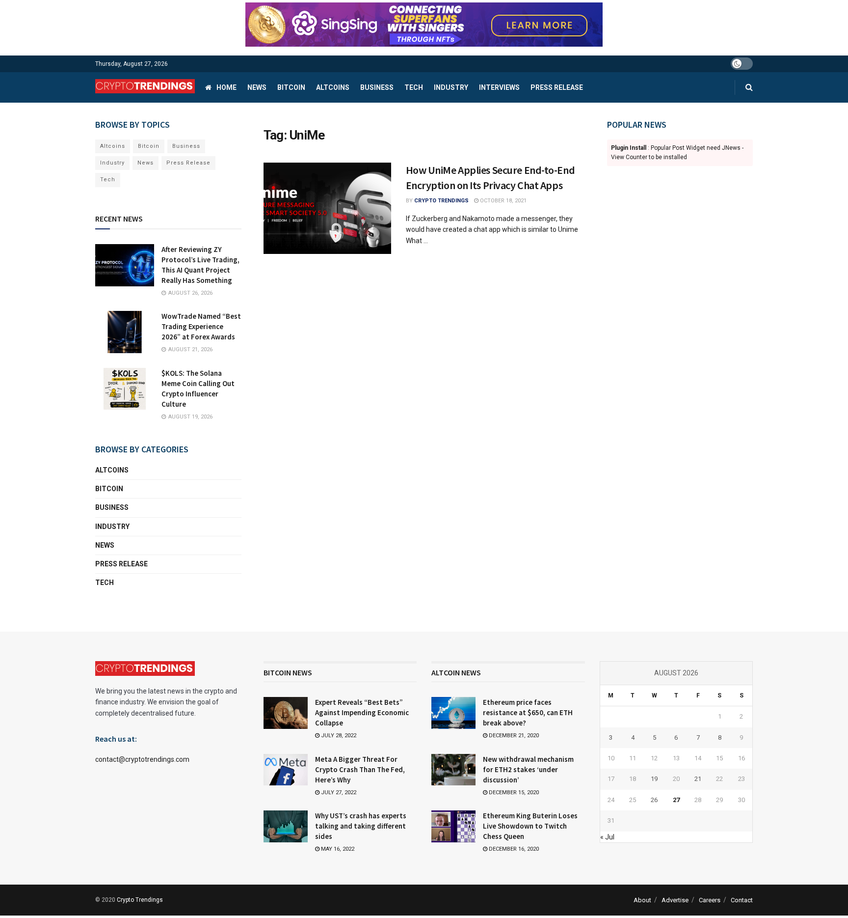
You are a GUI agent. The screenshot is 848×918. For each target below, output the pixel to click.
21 (697, 778)
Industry (451, 87)
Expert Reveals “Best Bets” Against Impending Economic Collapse (362, 712)
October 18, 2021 (502, 200)
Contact (742, 900)
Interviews (499, 87)
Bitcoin (291, 87)
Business (377, 87)
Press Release (556, 87)
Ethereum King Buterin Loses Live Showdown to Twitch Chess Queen (530, 826)
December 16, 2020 (513, 849)
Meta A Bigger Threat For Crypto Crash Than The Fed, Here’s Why (360, 769)
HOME (226, 87)
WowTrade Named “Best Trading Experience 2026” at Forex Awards (201, 326)
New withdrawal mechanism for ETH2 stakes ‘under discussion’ (528, 769)
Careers (709, 900)
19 (654, 778)
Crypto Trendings (441, 200)
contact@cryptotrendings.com (142, 759)
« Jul (607, 837)
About (642, 900)
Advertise (675, 900)
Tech (413, 87)
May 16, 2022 (336, 849)
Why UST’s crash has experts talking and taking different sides (360, 826)
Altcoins (332, 87)
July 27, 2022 (337, 792)
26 (654, 800)
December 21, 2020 (513, 735)
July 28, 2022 (337, 735)
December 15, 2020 (513, 792)
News (256, 87)
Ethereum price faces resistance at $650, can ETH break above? (528, 712)
